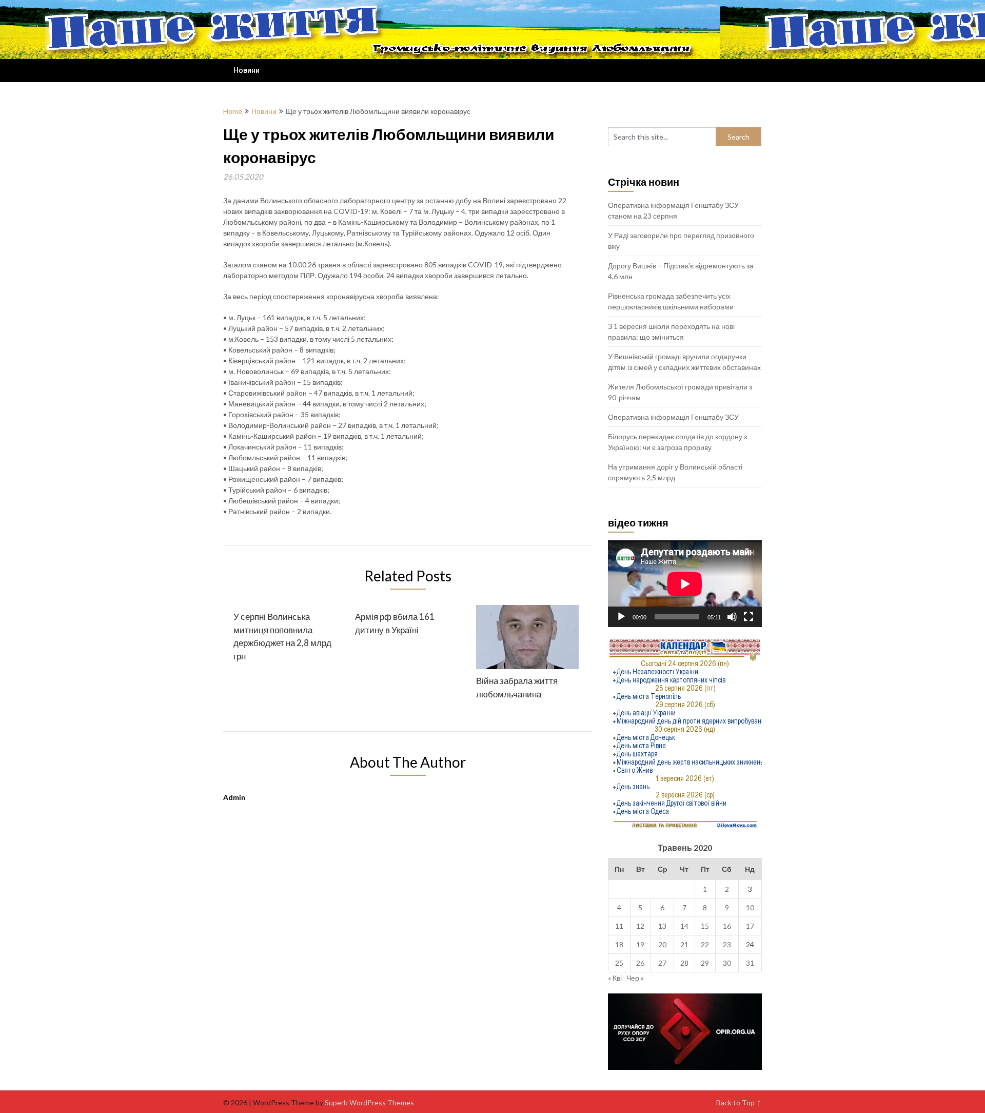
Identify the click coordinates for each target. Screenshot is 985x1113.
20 (662, 944)
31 (750, 963)
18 (619, 944)
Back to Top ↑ (739, 1102)
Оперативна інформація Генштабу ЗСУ (673, 417)
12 (640, 926)
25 (619, 963)
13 (662, 926)
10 (750, 907)
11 (619, 926)
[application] (685, 583)
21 (684, 944)
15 (705, 926)
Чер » (635, 977)
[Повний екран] (748, 617)
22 (705, 944)
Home (232, 111)
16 (727, 926)
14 (684, 926)
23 (727, 944)
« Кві (615, 977)
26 (640, 963)
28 (684, 963)
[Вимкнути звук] (732, 617)
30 (727, 963)
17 (750, 926)
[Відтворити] (621, 617)
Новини (246, 70)
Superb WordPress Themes (369, 1102)
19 (640, 944)
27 (662, 963)
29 (705, 963)
